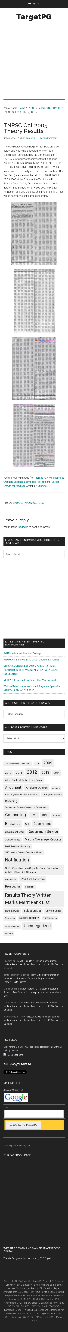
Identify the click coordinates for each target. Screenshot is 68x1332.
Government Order (14, 832)
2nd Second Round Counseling (18, 764)
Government (42, 824)
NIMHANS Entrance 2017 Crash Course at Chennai (31, 659)
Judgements (12, 839)
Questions (29, 887)
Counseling (15, 814)
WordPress (56, 1317)
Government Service (43, 832)
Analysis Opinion (37, 787)
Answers (56, 788)
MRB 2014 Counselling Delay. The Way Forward (29, 680)
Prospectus (13, 886)
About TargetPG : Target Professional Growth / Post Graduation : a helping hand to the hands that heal (32, 992)
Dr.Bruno (42, 485)
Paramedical (10, 880)
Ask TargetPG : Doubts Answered (21, 794)
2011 (19, 772)
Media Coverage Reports (43, 839)
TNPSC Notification (12, 927)
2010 (8, 772)
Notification (17, 860)
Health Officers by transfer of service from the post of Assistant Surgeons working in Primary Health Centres (31, 978)
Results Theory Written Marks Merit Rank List (28, 898)
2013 (45, 772)
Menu (36, 4)
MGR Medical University (17, 846)
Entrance (13, 823)
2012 (32, 772)
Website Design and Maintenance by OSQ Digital (27, 1258)
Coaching (11, 801)
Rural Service (12, 910)
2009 (47, 763)
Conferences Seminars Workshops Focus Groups (26, 807)
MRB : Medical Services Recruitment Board (24, 852)
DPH (45, 815)
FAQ (27, 824)
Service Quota (53, 910)
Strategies (10, 918)
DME (34, 815)
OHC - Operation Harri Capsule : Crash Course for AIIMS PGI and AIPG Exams (32, 870)
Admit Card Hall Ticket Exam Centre (24, 780)
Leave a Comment (48, 138)
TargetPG (34, 16)
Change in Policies (52, 794)
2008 (37, 764)
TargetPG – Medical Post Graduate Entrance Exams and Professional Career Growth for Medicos (33, 481)
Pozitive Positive (33, 879)
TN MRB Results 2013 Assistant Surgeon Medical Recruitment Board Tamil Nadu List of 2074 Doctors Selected (33, 964)
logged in (23, 526)
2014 (56, 772)
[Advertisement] (34, 61)
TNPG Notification (50, 918)
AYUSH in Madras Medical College (22, 653)
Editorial (56, 815)
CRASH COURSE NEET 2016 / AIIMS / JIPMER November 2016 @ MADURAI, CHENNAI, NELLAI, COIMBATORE (30, 669)
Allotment (13, 787)
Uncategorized (37, 925)
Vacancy (9, 933)
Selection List (32, 910)
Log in (34, 1320)
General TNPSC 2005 (25, 503)
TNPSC (40, 503)
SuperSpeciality (29, 917)
